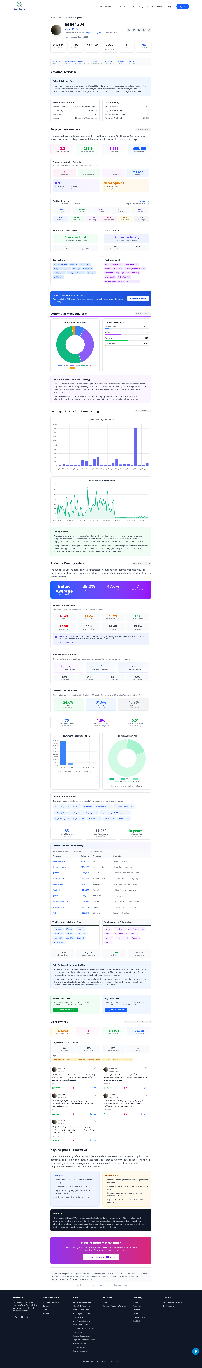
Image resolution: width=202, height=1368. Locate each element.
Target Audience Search (83, 1302)
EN (160, 6)
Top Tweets (121, 61)
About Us (137, 1306)
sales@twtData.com (174, 1302)
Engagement (70, 61)
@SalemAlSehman (60, 901)
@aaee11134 (71, 29)
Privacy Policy (139, 1317)
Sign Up (182, 6)
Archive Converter (81, 1309)
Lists (45, 1309)
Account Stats (68, 18)
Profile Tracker (79, 1347)
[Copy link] (149, 30)
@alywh (55, 913)
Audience (108, 61)
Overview (56, 61)
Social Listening (80, 1351)
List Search (78, 1332)
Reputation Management (84, 1339)
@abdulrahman (59, 861)
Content (81, 61)
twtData (102, 1285)
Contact (136, 1309)
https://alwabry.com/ (94, 33)
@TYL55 (55, 873)
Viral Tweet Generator (82, 1321)
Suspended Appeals (81, 1336)
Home (52, 18)
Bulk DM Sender (80, 1343)
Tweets (46, 1306)
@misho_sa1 (57, 895)
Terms (135, 1313)
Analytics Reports (80, 1324)
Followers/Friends (51, 1302)
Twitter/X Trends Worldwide (115, 1306)
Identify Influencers (81, 1306)
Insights (130, 61)
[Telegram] (195, 1351)
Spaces (46, 1313)
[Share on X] (129, 30)
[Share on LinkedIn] (134, 30)
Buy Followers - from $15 (65, 1010)
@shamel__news (59, 867)
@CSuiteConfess (59, 878)
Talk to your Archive (81, 1313)
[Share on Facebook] (139, 30)
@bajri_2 (56, 890)
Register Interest (138, 298)
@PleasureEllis (58, 907)
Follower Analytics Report (84, 1328)
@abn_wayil (57, 884)
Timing (94, 61)
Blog (141, 6)
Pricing (132, 6)
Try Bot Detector (65, 642)
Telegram (170, 1306)
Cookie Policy (138, 1321)
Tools (121, 6)
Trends (150, 6)
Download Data (106, 6)
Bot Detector (78, 1317)
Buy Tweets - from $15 (116, 1010)
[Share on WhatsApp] (144, 30)
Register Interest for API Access (101, 1257)
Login (170, 6)
